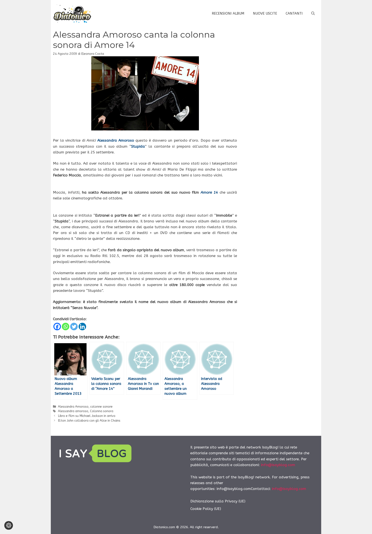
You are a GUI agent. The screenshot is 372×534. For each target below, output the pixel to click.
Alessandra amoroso (73, 411)
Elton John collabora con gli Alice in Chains (89, 420)
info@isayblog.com (278, 465)
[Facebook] (57, 326)
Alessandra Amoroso (115, 140)
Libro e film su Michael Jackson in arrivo (86, 416)
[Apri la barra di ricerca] (313, 13)
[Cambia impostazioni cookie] (8, 525)
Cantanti (294, 13)
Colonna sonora (101, 411)
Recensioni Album (228, 13)
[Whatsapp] (65, 326)
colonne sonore (101, 407)
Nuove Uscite (265, 13)
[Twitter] (74, 326)
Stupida (138, 146)
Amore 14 (209, 192)
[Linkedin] (82, 326)
